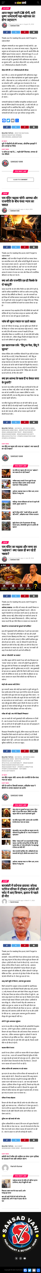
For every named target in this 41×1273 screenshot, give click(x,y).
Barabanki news (28, 1148)
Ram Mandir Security (26, 434)
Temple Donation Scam (26, 436)
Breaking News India (10, 430)
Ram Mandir (28, 432)
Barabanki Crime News (11, 1148)
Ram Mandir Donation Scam (13, 765)
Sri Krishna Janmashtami (12, 137)
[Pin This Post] (25, 32)
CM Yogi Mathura (22, 133)
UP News (23, 769)
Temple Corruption (25, 767)
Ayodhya (19, 428)
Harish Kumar (14, 902)
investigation (8, 761)
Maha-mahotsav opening (12, 135)
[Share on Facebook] (7, 32)
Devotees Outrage (22, 759)
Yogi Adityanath (9, 771)
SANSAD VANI (14, 26)
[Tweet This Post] (16, 32)
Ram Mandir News (9, 434)
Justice (18, 761)
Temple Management (10, 769)
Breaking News (8, 759)
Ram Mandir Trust (9, 767)
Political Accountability (12, 763)
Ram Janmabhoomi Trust (12, 432)
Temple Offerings (9, 438)
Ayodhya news (29, 428)
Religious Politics (9, 436)
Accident (19, 1146)
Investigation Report (28, 430)
